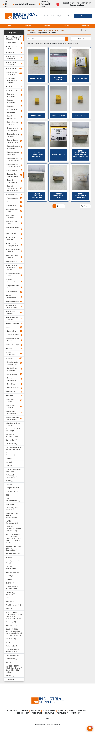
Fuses (9, 202)
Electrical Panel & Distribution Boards (13, 165)
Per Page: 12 (85, 206)
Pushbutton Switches (11, 312)
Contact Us (85, 26)
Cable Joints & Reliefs (12, 48)
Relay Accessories (13, 323)
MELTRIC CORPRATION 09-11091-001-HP (80, 195)
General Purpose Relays (12, 211)
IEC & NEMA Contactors (11, 217)
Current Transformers (11, 117)
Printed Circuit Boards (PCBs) (12, 306)
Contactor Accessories (11, 101)
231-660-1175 (6, 4)
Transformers (11, 391)
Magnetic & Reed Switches (12, 257)
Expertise (24, 711)
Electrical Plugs (12, 170)
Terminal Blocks (12, 374)
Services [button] (47, 26)
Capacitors (10, 52)
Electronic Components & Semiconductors (12, 188)
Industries (82, 711)
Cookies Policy (23, 713)
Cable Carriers (11, 43)
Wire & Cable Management (11, 412)
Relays (9, 327)
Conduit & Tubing (12, 90)
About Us (66, 26)
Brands (72, 711)
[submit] (66, 39)
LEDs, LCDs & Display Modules (12, 245)
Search (83, 16)
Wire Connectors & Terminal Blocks (13, 418)
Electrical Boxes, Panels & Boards (12, 141)
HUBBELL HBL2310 (58, 154)
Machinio (57, 724)
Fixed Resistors (12, 194)
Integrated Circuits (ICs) (13, 229)
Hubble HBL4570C (58, 115)
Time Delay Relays (13, 388)
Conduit (9, 86)
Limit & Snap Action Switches (13, 251)
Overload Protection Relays (13, 275)
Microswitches (12, 261)
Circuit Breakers (12, 68)
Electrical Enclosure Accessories (13, 147)
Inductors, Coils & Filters (12, 223)
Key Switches (11, 234)
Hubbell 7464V (36, 115)
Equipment (28, 26)
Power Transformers (11, 297)
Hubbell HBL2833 (36, 78)
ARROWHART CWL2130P (58, 78)
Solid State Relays (13, 345)
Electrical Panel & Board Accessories (13, 159)
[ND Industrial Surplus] (47, 700)
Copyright (75, 713)
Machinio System (40, 724)
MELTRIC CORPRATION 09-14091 (58, 195)
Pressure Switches (13, 301)
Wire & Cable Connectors (11, 406)
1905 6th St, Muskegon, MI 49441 (45, 4)
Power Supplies (12, 292)
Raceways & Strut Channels (13, 319)
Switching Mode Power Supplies (12, 363)
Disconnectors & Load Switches (12, 129)
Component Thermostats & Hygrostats (12, 80)
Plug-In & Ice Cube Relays (13, 287)
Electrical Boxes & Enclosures (13, 135)
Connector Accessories (11, 95)
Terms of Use (37, 713)
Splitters (9, 348)
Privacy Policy (62, 713)
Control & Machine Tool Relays (13, 111)
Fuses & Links (11, 206)
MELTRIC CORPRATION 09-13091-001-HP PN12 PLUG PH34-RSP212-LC (80, 154)
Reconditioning (49, 711)
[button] (28, 26)
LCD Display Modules (11, 239)
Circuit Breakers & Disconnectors (12, 73)
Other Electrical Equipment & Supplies (12, 267)
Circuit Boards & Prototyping (12, 57)
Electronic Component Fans (12, 181)
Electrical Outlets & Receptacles (13, 153)
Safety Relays (11, 331)
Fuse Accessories (12, 198)
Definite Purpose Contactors (12, 123)
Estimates (62, 711)
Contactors (10, 106)
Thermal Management (11, 379)
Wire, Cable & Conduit (11, 400)
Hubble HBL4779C (80, 115)
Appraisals (35, 711)
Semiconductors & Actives (13, 340)
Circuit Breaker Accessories (12, 63)
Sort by (81, 38)
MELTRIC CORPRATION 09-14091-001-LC (37, 154)
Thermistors (11, 384)
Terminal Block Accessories (12, 369)
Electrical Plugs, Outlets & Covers (12, 175)
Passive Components (11, 281)
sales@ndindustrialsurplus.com (25, 4)
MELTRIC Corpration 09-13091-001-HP (37, 195)
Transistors (10, 395)
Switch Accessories (11, 353)
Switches (10, 358)
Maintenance (12, 711)
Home (9, 26)
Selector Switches (13, 335)
